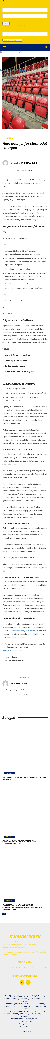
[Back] (3, 1)
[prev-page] (3, 914)
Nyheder (9, 138)
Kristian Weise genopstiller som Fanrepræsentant (19, 842)
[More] (39, 700)
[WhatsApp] (32, 700)
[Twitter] (17, 700)
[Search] (46, 47)
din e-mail (6, 38)
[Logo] (9, 52)
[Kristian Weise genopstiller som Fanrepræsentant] (25, 812)
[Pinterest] (25, 700)
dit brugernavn (8, 13)
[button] (4, 47)
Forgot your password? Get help (15, 26)
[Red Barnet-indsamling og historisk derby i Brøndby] (25, 748)
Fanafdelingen (29, 163)
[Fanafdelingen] (6, 163)
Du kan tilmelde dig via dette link (22, 631)
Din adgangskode (9, 21)
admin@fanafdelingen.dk (12, 651)
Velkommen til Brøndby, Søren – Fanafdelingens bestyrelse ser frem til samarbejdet (23, 907)
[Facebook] (10, 700)
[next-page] (5, 914)
